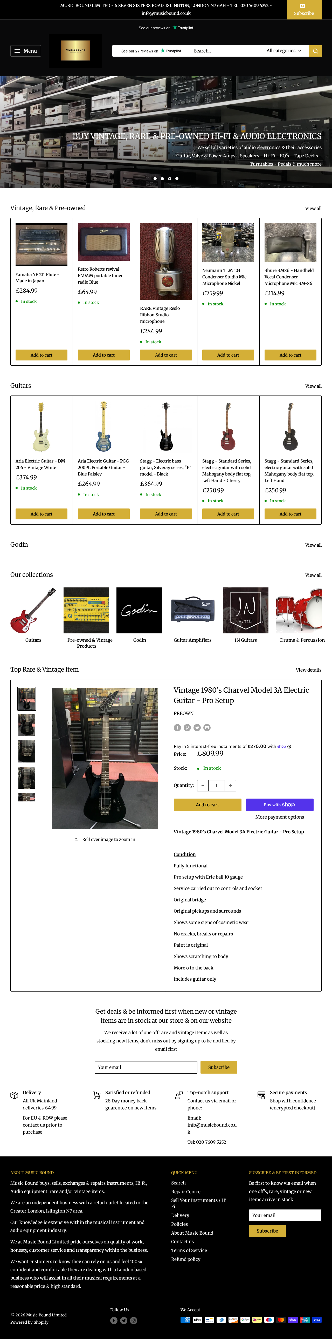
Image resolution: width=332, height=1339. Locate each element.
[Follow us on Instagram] (133, 1320)
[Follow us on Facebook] (113, 1320)
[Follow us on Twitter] (123, 1320)
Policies (179, 1224)
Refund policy (185, 1259)
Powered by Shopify (29, 1322)
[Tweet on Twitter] (197, 728)
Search (178, 1183)
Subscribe (304, 13)
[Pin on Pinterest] (187, 728)
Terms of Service (189, 1250)
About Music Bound (192, 1233)
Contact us (182, 1241)
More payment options (279, 817)
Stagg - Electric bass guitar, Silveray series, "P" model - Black (165, 467)
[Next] (321, 291)
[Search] (315, 51)
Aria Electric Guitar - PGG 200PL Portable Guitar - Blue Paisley (103, 467)
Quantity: (184, 785)
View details (309, 670)
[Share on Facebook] (177, 728)
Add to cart (41, 355)
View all (314, 208)
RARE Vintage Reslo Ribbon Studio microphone (160, 315)
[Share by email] (207, 728)
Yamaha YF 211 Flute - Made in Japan (37, 278)
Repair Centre (185, 1192)
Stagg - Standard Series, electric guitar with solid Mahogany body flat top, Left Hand (289, 470)
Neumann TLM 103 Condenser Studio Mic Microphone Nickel (224, 277)
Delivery (180, 1215)
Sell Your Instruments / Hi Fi (199, 1203)
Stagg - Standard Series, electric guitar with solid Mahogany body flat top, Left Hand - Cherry (226, 470)
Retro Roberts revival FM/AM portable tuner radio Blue (100, 275)
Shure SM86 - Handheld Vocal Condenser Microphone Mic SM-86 (289, 277)
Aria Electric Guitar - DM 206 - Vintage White (40, 464)
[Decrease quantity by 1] (202, 785)
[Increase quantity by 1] (230, 785)
